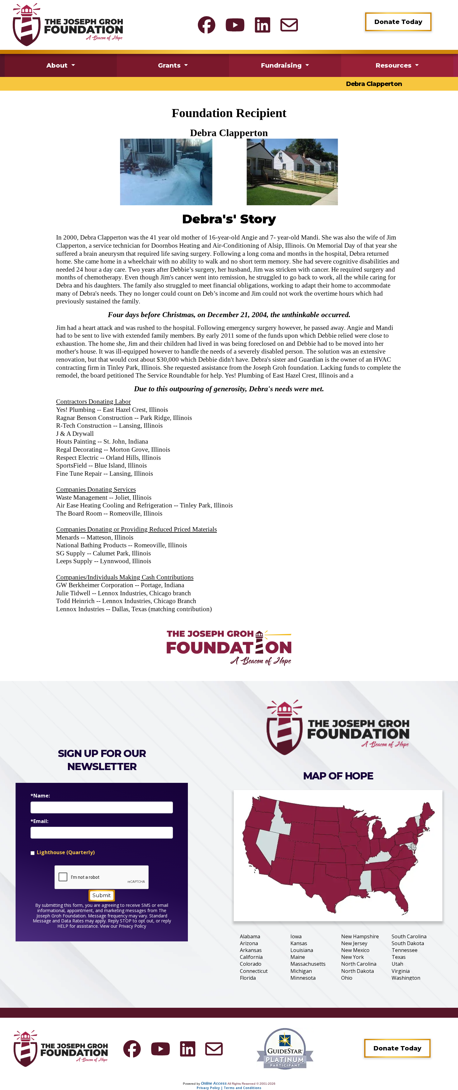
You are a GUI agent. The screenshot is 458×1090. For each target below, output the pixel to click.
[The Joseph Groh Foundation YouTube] (235, 25)
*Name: (40, 796)
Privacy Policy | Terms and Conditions (229, 1088)
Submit (102, 895)
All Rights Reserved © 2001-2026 (251, 1083)
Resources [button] (394, 65)
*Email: (39, 821)
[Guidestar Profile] (285, 1048)
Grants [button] (170, 65)
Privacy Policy (132, 926)
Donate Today (398, 22)
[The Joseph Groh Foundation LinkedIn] (262, 25)
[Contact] (289, 25)
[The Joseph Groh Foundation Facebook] (206, 25)
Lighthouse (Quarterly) (66, 852)
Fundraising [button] (282, 65)
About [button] (57, 65)
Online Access (214, 1083)
